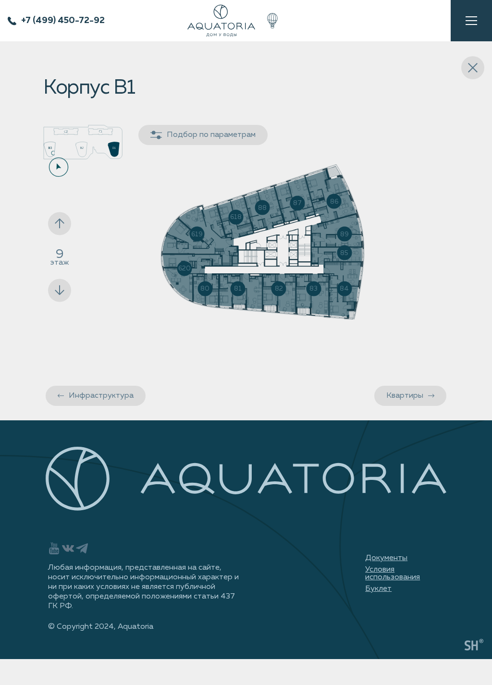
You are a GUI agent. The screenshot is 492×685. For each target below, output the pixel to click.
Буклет (378, 589)
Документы (386, 558)
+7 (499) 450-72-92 (63, 20)
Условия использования (392, 573)
